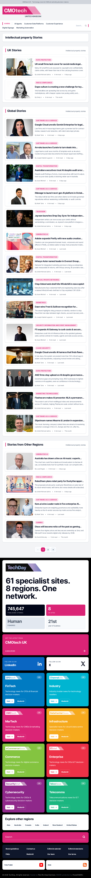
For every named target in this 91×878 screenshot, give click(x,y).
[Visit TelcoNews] (62, 784)
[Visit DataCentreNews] (62, 713)
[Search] (85, 25)
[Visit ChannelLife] (62, 678)
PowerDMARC (78, 875)
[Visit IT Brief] (62, 748)
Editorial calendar (54, 849)
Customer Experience (54, 24)
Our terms (72, 854)
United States (71, 825)
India (37, 825)
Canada (28, 825)
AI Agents (18, 24)
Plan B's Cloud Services (46, 875)
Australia (17, 825)
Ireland (46, 825)
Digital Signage (8, 28)
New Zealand (57, 825)
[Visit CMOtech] (18, 713)
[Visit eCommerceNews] (18, 748)
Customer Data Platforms (34, 24)
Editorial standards (75, 849)
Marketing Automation (25, 28)
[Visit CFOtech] (18, 678)
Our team (51, 854)
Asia (8, 825)
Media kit (20, 701)
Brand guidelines (12, 849)
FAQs (8, 854)
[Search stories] (84, 837)
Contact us (31, 849)
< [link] (38, 549)
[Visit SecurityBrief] (18, 784)
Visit (8, 701)
